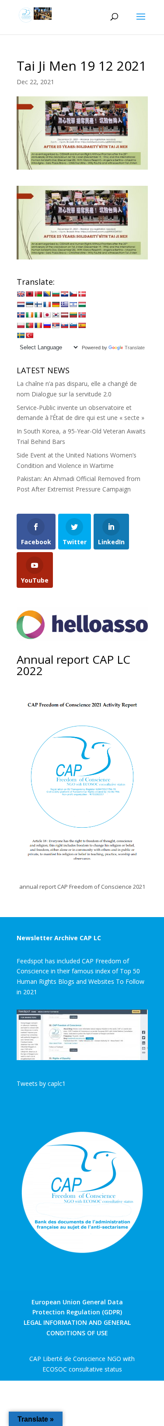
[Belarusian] (38, 293)
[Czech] (73, 293)
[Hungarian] (82, 304)
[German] (55, 304)
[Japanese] (47, 314)
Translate (135, 347)
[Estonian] (29, 304)
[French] (47, 304)
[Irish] (29, 314)
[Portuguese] (29, 325)
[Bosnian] (47, 293)
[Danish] (82, 293)
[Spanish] (82, 325)
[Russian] (47, 325)
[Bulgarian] (55, 293)
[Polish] (20, 325)
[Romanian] (38, 325)
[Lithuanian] (73, 314)
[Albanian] (29, 293)
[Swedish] (20, 335)
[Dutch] (20, 304)
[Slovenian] (73, 325)
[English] (20, 293)
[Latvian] (64, 314)
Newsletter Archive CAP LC (59, 938)
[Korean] (55, 314)
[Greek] (64, 304)
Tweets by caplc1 (41, 1083)
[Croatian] (64, 293)
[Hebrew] (73, 304)
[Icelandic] (20, 314)
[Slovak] (64, 325)
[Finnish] (38, 304)
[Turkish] (29, 335)
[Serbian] (55, 325)
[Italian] (38, 314)
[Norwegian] (82, 314)
